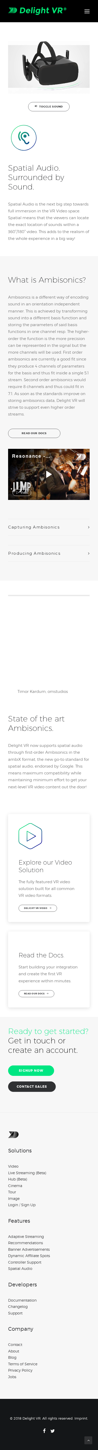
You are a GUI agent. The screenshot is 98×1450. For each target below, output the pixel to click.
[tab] (49, 527)
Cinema (15, 1185)
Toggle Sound (51, 106)
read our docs (34, 433)
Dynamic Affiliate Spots (29, 1255)
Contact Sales (32, 1087)
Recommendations (25, 1243)
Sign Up (28, 1205)
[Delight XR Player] (74, 457)
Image (14, 1198)
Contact (15, 1344)
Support (15, 1313)
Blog (12, 1357)
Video (13, 1166)
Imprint (80, 1418)
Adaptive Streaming (26, 1236)
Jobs (12, 1376)
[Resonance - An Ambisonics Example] (48, 474)
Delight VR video (36, 908)
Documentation (22, 1300)
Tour (12, 1192)
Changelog (18, 1306)
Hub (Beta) (17, 1179)
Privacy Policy (20, 1370)
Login (13, 1205)
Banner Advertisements (29, 1249)
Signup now (31, 1071)
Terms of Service (22, 1364)
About (13, 1351)
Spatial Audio (20, 1268)
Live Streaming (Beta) (27, 1173)
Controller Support (24, 1262)
